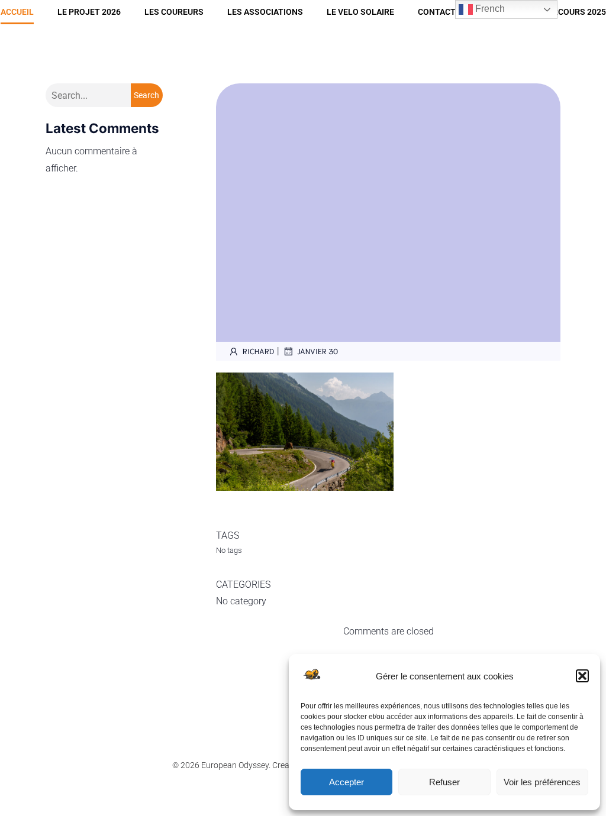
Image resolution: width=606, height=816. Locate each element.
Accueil (17, 12)
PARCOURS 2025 (574, 12)
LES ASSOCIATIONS (265, 12)
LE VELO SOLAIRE (360, 12)
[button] (582, 676)
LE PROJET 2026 (89, 12)
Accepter (346, 782)
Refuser (444, 782)
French (489, 9)
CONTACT (437, 12)
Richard (258, 351)
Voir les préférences (542, 782)
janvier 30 (317, 351)
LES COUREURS (174, 12)
